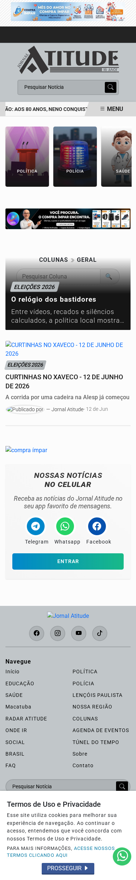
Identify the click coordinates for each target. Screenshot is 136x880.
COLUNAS (85, 719)
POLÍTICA (85, 671)
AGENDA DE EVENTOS (101, 730)
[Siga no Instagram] (57, 633)
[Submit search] (110, 87)
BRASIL (15, 754)
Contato (83, 765)
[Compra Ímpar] (68, 11)
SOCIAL (15, 742)
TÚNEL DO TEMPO (96, 742)
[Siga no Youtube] (78, 633)
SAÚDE (14, 695)
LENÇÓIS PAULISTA (98, 695)
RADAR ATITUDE (26, 719)
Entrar (68, 561)
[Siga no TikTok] (99, 633)
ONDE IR (16, 730)
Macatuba (18, 707)
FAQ (10, 765)
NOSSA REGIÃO (92, 707)
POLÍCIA (83, 683)
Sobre (80, 754)
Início (12, 671)
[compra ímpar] (68, 218)
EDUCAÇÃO (19, 683)
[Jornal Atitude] (68, 59)
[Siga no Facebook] (36, 633)
